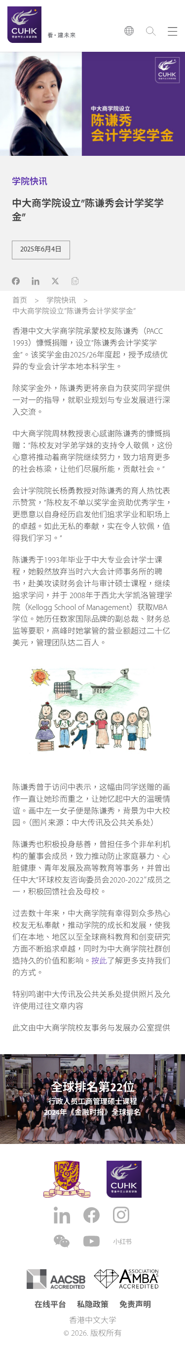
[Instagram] (122, 1215)
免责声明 (135, 1305)
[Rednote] (122, 1241)
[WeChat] (63, 1241)
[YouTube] (92, 1241)
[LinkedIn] (63, 1215)
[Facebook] (92, 1215)
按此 (99, 961)
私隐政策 (93, 1305)
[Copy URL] (75, 281)
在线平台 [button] (50, 1305)
